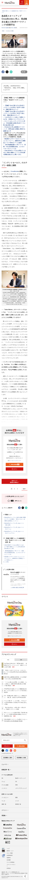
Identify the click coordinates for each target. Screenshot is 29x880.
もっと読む (6, 562)
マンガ (3, 801)
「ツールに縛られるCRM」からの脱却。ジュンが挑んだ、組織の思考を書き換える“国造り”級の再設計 (15, 683)
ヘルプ (8, 848)
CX (16, 781)
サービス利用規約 (10, 862)
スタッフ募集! (10, 853)
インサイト (4, 788)
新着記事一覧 (5, 770)
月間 (21, 659)
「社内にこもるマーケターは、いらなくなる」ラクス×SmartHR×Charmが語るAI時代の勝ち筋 (15, 671)
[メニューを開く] (2, 2)
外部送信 (9, 868)
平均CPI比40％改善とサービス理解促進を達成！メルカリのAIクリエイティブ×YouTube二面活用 (15, 690)
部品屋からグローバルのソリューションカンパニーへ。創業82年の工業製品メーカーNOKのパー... (14, 558)
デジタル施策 (5, 785)
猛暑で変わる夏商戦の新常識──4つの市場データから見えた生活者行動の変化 (15, 678)
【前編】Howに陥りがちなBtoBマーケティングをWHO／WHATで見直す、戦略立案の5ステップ (14, 107)
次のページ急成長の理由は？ (14, 481)
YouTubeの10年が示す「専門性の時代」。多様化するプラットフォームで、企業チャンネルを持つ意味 (15, 665)
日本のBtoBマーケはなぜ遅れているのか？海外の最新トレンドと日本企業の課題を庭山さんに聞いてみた (14, 152)
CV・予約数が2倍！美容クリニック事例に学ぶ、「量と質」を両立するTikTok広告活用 (15, 696)
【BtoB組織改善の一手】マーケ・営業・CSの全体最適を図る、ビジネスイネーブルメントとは (14, 146)
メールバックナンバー (15, 460)
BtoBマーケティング (20, 778)
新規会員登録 (15, 464)
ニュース (4, 764)
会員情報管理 (9, 855)
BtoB (3, 30)
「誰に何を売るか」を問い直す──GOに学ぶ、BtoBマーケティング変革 (15, 708)
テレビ (3, 781)
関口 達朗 (13, 27)
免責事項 (9, 857)
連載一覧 (4, 804)
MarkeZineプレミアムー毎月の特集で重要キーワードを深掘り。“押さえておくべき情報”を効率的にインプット (15, 519)
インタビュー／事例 (9, 30)
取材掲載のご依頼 (21, 757)
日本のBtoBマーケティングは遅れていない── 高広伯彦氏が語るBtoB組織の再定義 (15, 720)
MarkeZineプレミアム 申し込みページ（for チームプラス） (14, 532)
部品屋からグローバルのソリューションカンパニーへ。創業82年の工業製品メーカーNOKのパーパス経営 (14, 141)
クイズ (17, 801)
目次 (14, 78)
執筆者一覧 (18, 804)
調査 (16, 797)
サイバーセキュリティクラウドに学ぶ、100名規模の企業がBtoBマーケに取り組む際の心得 (14, 123)
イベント (4, 810)
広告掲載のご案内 (7, 757)
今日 (8, 659)
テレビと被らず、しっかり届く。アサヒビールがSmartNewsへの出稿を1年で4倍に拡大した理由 (15, 702)
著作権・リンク (10, 850)
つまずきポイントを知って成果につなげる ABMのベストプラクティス (14, 118)
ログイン (15, 469)
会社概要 (9, 860)
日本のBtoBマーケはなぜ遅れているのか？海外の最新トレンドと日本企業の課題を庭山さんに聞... (14, 546)
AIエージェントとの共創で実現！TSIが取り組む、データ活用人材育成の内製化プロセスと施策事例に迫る (15, 714)
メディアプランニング (21, 788)
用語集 (3, 815)
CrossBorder (15, 171)
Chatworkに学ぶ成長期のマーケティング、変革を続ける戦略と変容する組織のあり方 (14, 129)
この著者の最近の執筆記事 (17, 587)
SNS (16, 785)
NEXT (24, 489)
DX (2, 778)
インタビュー (5, 797)
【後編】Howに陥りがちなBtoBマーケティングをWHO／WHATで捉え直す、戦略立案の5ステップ (14, 113)
